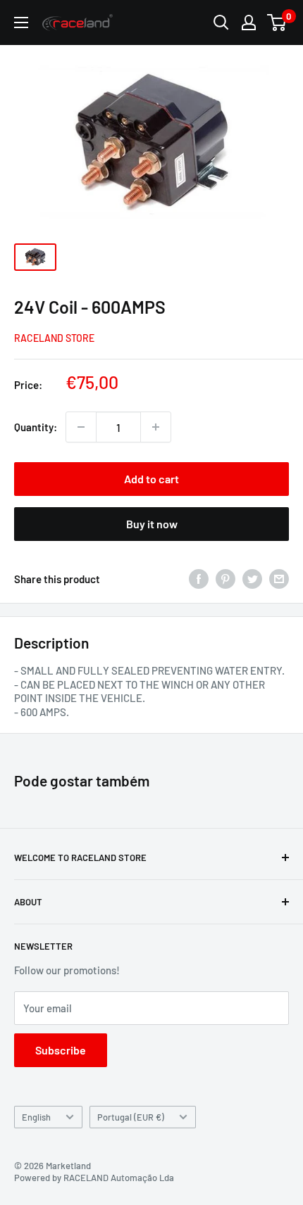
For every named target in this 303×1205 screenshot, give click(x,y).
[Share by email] (279, 579)
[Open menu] (21, 22)
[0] (277, 22)
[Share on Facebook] (199, 579)
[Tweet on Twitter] (252, 579)
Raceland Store (54, 338)
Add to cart (151, 478)
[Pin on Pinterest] (225, 579)
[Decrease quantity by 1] (81, 427)
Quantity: (35, 427)
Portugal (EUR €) (130, 1117)
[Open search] (221, 22)
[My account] (249, 22)
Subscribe (60, 1050)
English (36, 1117)
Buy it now (152, 523)
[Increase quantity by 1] (156, 427)
